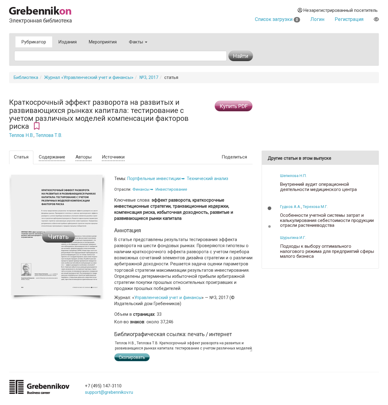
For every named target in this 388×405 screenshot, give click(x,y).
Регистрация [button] (349, 19)
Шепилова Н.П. (293, 175)
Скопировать (132, 357)
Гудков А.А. (290, 206)
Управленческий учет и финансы (168, 297)
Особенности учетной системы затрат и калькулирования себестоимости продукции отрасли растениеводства (327, 220)
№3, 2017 (148, 77)
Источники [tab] (113, 157)
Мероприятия (103, 42)
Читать (58, 236)
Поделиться (234, 157)
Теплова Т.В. (49, 135)
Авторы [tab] (83, 157)
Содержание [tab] (52, 157)
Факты (136, 42)
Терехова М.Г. (315, 206)
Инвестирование (171, 189)
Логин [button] (317, 19)
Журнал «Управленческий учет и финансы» (88, 77)
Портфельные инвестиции (154, 178)
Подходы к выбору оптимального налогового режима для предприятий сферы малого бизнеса (327, 251)
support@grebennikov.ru (109, 392)
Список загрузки (276, 19)
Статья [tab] (21, 157)
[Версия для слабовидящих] (376, 19)
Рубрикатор (34, 42)
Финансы (140, 189)
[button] (269, 208)
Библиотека (26, 77)
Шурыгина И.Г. (293, 237)
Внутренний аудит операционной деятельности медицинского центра (318, 187)
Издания (67, 42)
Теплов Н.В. (21, 135)
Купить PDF (233, 106)
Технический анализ (207, 178)
